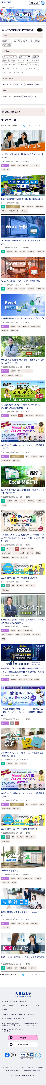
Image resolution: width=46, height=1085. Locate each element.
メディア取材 (7, 1018)
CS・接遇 (6, 68)
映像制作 (5, 1009)
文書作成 (6, 61)
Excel (16, 84)
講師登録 (30, 1014)
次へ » (37, 125)
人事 (34, 96)
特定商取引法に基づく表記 (32, 1070)
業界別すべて (7, 96)
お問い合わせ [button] (34, 3)
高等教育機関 (18, 96)
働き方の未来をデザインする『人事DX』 (12, 1030)
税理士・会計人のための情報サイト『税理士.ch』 (11, 1024)
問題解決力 (35, 57)
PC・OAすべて (8, 84)
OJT (23, 68)
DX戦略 (13, 1014)
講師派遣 (22, 1001)
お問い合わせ (23, 1044)
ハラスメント (7, 72)
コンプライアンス (32, 68)
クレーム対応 (34, 64)
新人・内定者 (18, 41)
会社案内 (5, 1014)
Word (22, 84)
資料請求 (23, 1038)
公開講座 (13, 1001)
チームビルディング (33, 61)
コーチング (21, 61)
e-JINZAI (5, 1001)
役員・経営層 (7, 45)
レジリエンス (16, 68)
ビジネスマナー (22, 64)
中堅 (30, 41)
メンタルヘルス (18, 72)
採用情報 (22, 1014)
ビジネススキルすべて (10, 57)
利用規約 (5, 1067)
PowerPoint (29, 84)
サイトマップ (19, 1018)
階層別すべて (7, 41)
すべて (40, 30)
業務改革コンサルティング (31, 1005)
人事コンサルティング (10, 1005)
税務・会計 (27, 96)
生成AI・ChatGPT (24, 57)
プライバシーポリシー (17, 1067)
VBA (37, 84)
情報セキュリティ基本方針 (36, 1067)
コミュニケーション (9, 64)
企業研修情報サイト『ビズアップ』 (30, 1024)
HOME (4, 8)
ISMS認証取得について (13, 1070)
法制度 (13, 61)
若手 (25, 41)
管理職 (37, 41)
